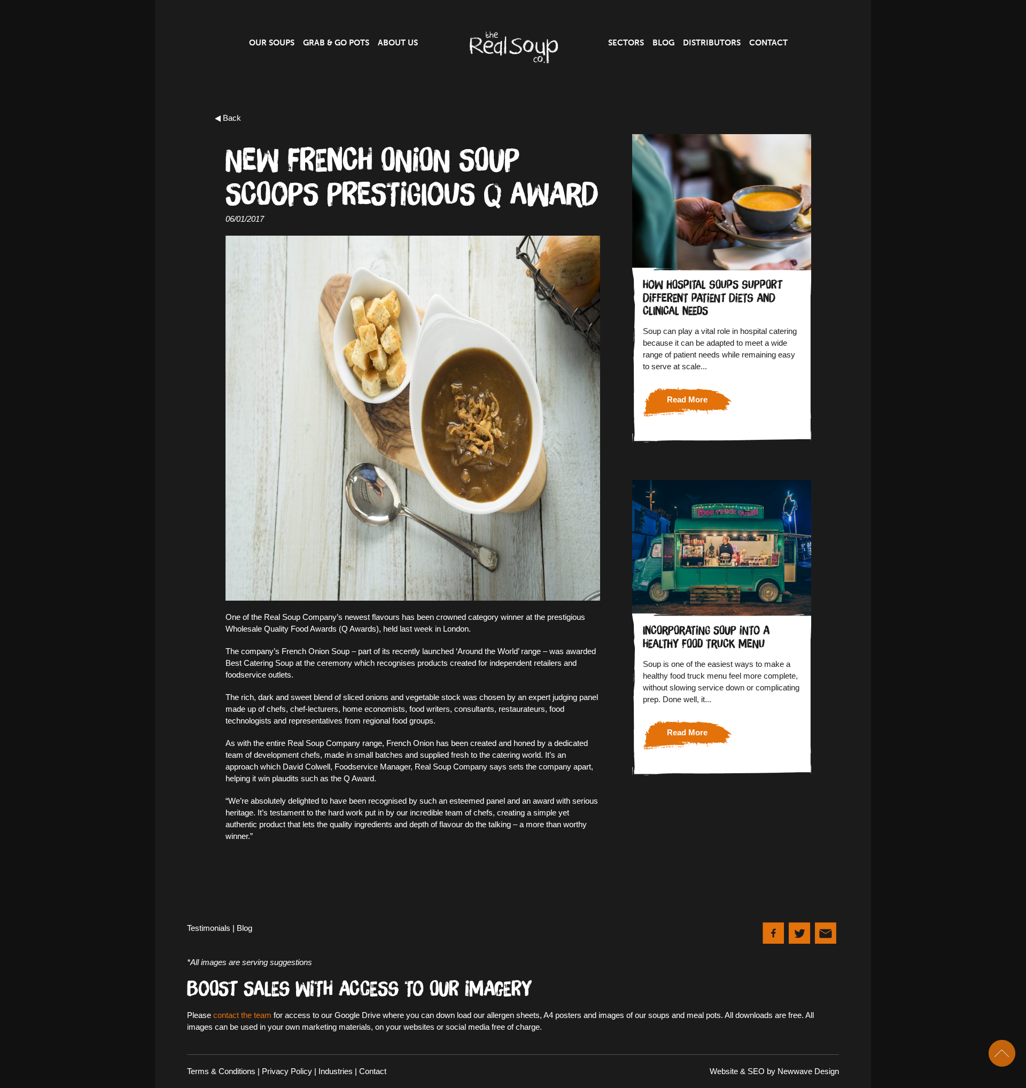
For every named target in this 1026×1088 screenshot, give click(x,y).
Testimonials (208, 927)
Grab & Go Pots (336, 43)
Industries (335, 1071)
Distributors (712, 43)
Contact (768, 43)
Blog (663, 43)
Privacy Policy (287, 1071)
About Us (398, 43)
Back (232, 117)
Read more (687, 399)
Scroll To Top (1002, 1053)
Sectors (626, 43)
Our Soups (271, 43)
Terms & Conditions (221, 1071)
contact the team (242, 1015)
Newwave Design (808, 1071)
